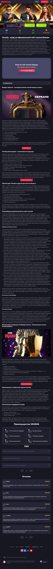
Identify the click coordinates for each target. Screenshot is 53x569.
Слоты (12, 546)
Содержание (35, 546)
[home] (6, 2)
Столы (21, 546)
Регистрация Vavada (26, 70)
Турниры (27, 546)
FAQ (41, 546)
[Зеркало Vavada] (26, 104)
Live (17, 546)
